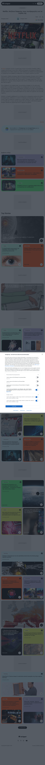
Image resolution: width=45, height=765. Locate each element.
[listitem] (22, 374)
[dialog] (22, 382)
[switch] (37, 377)
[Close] (43, 355)
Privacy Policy (29, 410)
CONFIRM (14, 406)
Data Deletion (15, 410)
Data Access (22, 410)
